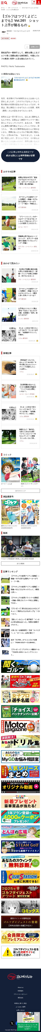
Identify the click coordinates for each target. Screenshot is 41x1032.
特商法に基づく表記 (20, 1003)
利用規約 (20, 991)
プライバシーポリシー (20, 994)
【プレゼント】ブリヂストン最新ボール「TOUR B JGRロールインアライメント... (25, 652)
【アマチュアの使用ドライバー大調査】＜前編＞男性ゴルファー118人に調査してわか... (25, 600)
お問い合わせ (20, 1010)
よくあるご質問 (20, 1007)
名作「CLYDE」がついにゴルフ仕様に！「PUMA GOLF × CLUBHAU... (24, 641)
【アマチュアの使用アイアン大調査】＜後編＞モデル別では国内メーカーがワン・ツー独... (25, 578)
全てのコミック (20, 491)
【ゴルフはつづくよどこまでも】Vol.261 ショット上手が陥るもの (20, 20)
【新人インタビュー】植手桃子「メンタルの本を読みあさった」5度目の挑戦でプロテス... (25, 622)
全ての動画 (20, 563)
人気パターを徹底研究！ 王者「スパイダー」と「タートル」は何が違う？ (25, 631)
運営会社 (20, 998)
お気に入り (35, 47)
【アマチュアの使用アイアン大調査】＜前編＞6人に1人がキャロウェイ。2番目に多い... (25, 589)
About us (20, 987)
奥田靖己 (13, 38)
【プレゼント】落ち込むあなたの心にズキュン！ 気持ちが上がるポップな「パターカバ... (25, 611)
